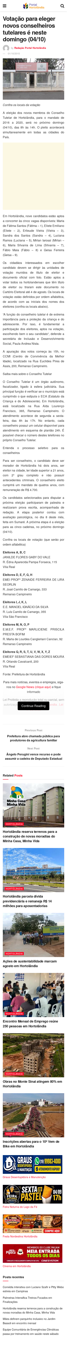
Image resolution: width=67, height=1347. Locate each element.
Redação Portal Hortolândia (30, 48)
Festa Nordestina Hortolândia (20, 1236)
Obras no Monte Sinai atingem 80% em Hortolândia (32, 1084)
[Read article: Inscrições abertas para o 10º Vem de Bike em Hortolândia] (33, 1115)
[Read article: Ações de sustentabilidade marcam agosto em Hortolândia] (33, 935)
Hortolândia (14, 823)
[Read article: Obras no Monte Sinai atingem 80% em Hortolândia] (33, 1055)
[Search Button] (62, 5)
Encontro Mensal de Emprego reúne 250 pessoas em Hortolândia (30, 1023)
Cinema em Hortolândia (17, 1266)
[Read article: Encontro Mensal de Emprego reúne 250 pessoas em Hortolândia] (33, 995)
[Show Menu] (4, 5)
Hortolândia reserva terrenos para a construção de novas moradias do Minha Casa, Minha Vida (30, 836)
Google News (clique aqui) (33, 687)
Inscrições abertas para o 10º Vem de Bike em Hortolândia (31, 1144)
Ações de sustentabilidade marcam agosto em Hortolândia (30, 963)
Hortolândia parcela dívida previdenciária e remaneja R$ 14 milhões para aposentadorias (27, 901)
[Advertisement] (33, 176)
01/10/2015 (14, 53)
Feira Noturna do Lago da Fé (20, 1207)
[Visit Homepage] (33, 5)
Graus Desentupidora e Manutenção (24, 1177)
